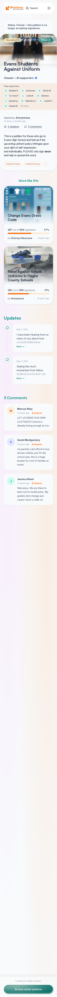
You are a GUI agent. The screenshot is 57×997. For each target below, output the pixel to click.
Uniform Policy (32, 164)
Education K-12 (13, 40)
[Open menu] (48, 8)
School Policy (13, 164)
